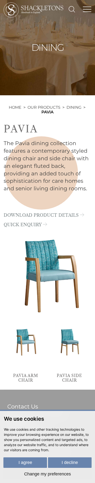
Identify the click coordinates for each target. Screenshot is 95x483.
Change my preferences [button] (47, 474)
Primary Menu (87, 8)
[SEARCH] (72, 9)
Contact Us (22, 406)
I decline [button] (70, 462)
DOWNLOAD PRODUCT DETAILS (42, 215)
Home (15, 107)
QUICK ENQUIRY (23, 225)
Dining (73, 107)
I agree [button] (25, 462)
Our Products (44, 107)
